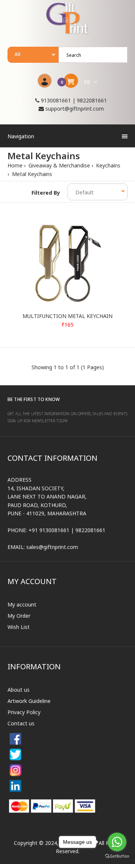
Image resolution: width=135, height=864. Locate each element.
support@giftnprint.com (74, 108)
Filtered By (46, 192)
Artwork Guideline (29, 700)
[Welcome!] (45, 81)
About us (19, 689)
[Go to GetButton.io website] (117, 856)
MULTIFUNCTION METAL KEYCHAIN (67, 316)
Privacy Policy (24, 712)
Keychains (107, 165)
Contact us (21, 723)
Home (15, 165)
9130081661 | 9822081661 (73, 100)
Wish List (19, 626)
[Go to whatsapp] (117, 842)
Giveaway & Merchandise (58, 165)
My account (22, 604)
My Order (19, 615)
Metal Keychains (31, 174)
